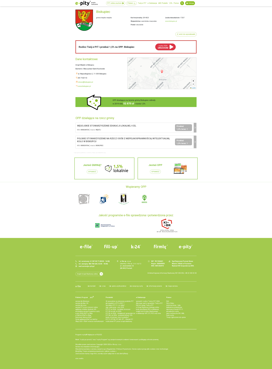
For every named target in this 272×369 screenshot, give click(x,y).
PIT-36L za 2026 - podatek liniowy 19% (119, 315)
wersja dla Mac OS (81, 303)
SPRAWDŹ (92, 172)
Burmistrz (79, 69)
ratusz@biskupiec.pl (85, 82)
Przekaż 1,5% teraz (181, 127)
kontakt (93, 286)
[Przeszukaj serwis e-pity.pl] (182, 3)
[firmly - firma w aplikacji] (161, 247)
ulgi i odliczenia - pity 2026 (115, 307)
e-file (78, 286)
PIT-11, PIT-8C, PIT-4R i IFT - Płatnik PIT (119, 319)
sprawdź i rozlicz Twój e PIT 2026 (148, 301)
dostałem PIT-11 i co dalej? (115, 305)
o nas (104, 286)
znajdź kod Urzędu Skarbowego (147, 311)
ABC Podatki (163, 3)
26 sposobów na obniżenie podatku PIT (120, 301)
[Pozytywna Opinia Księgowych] (105, 225)
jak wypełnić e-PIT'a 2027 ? (115, 303)
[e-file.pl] (86, 246)
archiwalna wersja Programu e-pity (87, 311)
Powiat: (133, 25)
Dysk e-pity (170, 315)
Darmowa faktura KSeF (83, 317)
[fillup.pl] (111, 247)
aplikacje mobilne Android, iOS (85, 309)
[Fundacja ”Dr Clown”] (144, 199)
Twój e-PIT (142, 3)
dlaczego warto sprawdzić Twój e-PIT (149, 303)
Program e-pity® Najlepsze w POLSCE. (88, 335)
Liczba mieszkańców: (172, 18)
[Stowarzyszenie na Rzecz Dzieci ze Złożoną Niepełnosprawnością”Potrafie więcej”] (124, 199)
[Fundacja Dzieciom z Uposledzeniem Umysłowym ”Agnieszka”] (83, 199)
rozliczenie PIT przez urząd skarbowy (119, 321)
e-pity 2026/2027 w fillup (84, 313)
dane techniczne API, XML (175, 313)
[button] (162, 71)
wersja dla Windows (82, 301)
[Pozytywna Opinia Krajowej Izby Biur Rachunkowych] (167, 225)
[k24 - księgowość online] (136, 246)
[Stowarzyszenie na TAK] (184, 199)
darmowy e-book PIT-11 (174, 309)
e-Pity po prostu (86, 3)
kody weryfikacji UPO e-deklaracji (147, 309)
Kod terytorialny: (137, 18)
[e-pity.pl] (186, 247)
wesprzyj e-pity (137, 286)
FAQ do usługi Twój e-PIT (145, 305)
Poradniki (109, 297)
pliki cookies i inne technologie (157, 349)
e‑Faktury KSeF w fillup (83, 315)
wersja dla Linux (80, 305)
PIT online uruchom (114, 3)
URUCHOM (163, 47)
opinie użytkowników (119, 286)
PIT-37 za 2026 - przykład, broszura (118, 309)
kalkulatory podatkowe (174, 307)
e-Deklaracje (152, 3)
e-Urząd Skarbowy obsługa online (147, 307)
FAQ (167, 301)
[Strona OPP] (195, 128)
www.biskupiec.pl (171, 21)
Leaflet (193, 88)
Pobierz (130, 3)
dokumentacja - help (173, 305)
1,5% (170, 3)
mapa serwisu (173, 286)
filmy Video (170, 303)
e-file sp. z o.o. (116, 344)
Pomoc (176, 3)
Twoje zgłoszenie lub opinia (176, 317)
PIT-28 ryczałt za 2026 (113, 311)
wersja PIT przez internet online (86, 307)
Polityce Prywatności (124, 349)
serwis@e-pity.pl (88, 266)
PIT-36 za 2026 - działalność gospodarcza (120, 313)
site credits (79, 358)
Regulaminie (111, 349)
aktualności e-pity (172, 311)
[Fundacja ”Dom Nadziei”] (104, 199)
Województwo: (136, 21)
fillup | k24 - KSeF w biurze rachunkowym (89, 321)
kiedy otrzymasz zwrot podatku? (117, 317)
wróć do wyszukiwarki (187, 34)
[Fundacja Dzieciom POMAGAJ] (164, 199)
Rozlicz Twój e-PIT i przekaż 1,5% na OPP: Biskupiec (106, 47)
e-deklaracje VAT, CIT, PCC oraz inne (148, 313)
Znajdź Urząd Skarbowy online (87, 274)
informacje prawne (155, 286)
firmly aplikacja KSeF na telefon (86, 319)
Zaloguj (191, 3)
